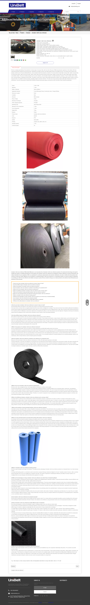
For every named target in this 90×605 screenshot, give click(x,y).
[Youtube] (47, 595)
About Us (41, 11)
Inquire (44, 62)
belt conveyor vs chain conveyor (20, 560)
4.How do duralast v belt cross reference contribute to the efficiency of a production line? (30, 287)
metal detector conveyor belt (44, 560)
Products (22, 11)
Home (13, 11)
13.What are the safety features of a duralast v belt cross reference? (26, 300)
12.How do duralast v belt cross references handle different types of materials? (28, 299)
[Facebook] (40, 595)
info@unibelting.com (75, 6)
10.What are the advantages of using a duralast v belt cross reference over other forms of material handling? (34, 296)
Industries (32, 11)
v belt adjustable (36, 560)
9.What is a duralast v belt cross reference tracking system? (24, 295)
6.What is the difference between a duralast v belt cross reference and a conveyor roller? (30, 290)
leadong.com (50, 602)
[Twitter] (45, 595)
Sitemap (40, 602)
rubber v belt (52, 560)
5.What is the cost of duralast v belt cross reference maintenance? (25, 289)
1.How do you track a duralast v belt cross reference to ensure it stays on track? (28, 283)
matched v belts (29, 560)
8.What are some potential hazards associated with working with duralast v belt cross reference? (31, 293)
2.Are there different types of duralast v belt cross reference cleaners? (26, 284)
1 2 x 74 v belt (58, 560)
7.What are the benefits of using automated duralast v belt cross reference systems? (29, 292)
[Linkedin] (43, 595)
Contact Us (51, 11)
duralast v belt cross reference (17, 570)
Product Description (16, 67)
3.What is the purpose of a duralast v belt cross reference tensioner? (26, 286)
